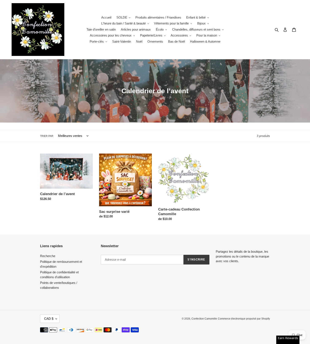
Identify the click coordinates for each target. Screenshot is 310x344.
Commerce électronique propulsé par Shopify (244, 318)
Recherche (47, 256)
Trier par (46, 136)
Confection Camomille (204, 318)
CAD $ (48, 318)
